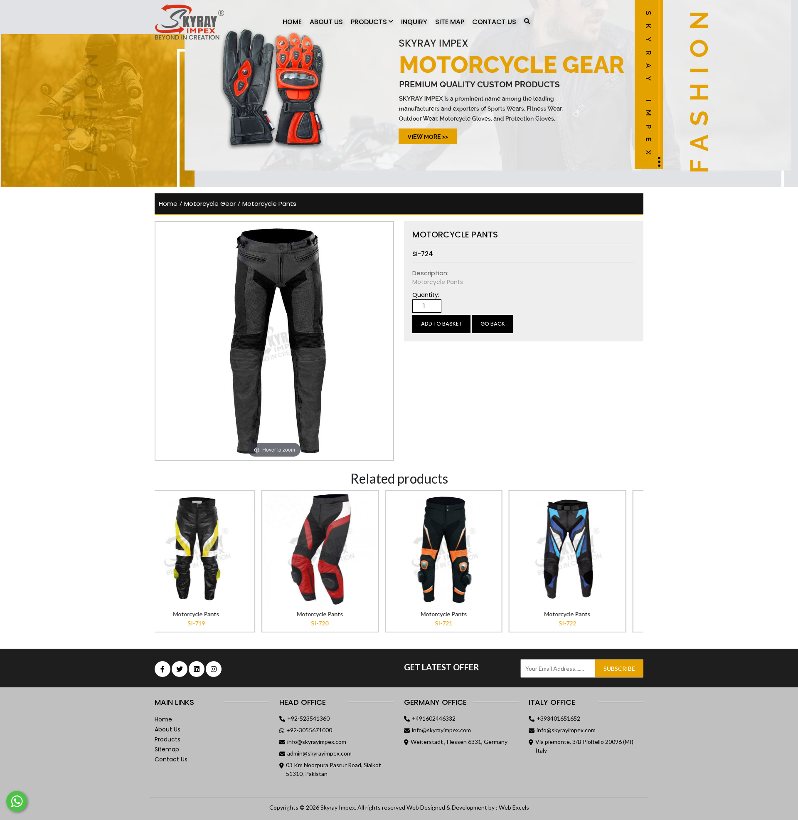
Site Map (449, 22)
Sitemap (167, 749)
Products (370, 22)
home (168, 203)
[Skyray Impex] (200, 22)
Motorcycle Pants (269, 203)
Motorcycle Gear (210, 203)
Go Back (492, 324)
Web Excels (514, 807)
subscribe (619, 668)
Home (292, 22)
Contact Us (494, 22)
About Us (326, 22)
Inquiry (414, 22)
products (167, 739)
